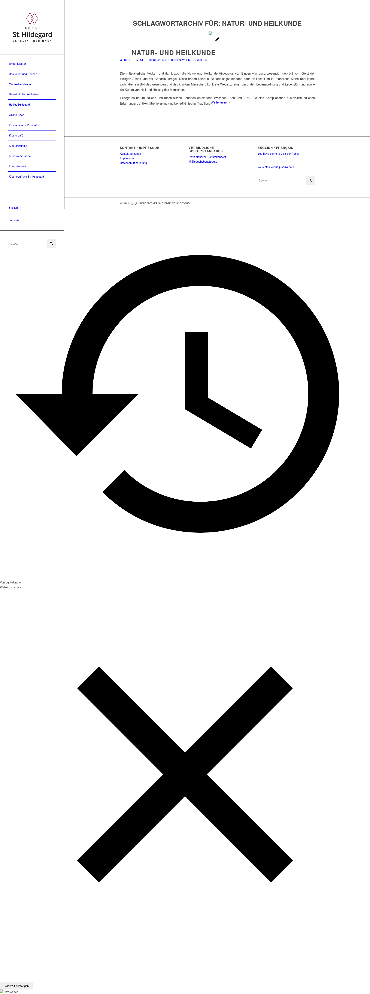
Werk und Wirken (194, 59)
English (13, 207)
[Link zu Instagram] (48, 191)
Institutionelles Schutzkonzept (207, 157)
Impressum (127, 158)
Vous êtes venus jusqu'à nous (276, 167)
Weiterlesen (219, 102)
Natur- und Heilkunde (174, 52)
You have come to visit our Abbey (279, 153)
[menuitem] (32, 64)
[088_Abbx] (217, 39)
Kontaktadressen (130, 153)
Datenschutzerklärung (133, 163)
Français (14, 220)
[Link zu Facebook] (16, 191)
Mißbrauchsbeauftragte (203, 161)
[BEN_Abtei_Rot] (32, 27)
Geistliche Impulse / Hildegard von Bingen (150, 59)
